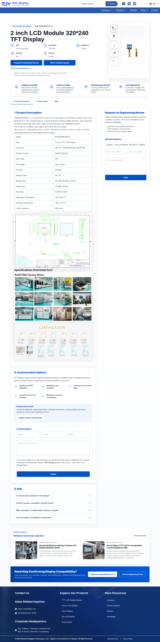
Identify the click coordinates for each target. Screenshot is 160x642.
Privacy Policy (22, 465)
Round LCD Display (69, 606)
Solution (133, 10)
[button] (154, 4)
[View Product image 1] (114, 28)
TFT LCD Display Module (22, 26)
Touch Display (67, 611)
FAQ (56, 101)
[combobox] (92, 3)
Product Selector (113, 606)
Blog (143, 10)
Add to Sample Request (59, 63)
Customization (42, 101)
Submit (53, 474)
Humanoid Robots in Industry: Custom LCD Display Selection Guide (57, 546)
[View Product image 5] (114, 61)
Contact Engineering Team (132, 574)
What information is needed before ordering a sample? (37, 510)
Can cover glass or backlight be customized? (33, 518)
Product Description (22, 101)
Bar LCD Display (68, 617)
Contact (154, 10)
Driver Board (67, 622)
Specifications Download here (33, 270)
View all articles (140, 536)
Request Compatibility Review (26, 63)
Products (120, 10)
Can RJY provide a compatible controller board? (35, 503)
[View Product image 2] (114, 36)
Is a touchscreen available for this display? (33, 496)
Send (126, 177)
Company (105, 10)
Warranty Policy (112, 639)
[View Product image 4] (114, 53)
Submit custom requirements (30, 418)
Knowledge (111, 617)
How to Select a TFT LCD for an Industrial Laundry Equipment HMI (124, 546)
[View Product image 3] (114, 45)
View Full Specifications (19, 68)
